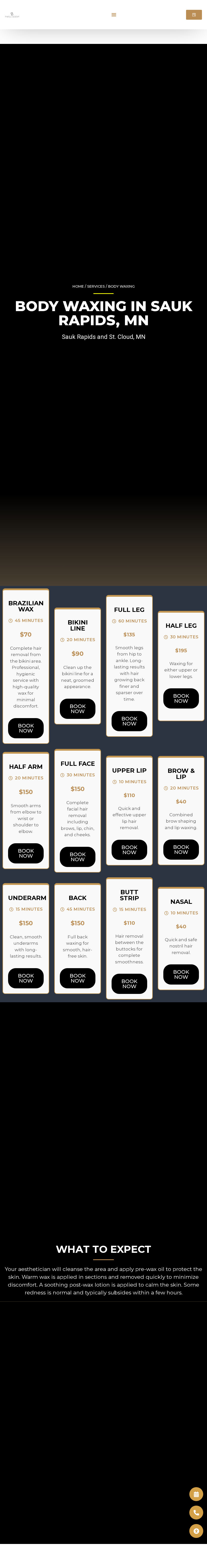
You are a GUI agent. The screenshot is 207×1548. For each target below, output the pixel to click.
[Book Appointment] (196, 1494)
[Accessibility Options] (196, 1531)
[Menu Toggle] (113, 14)
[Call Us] (196, 1512)
